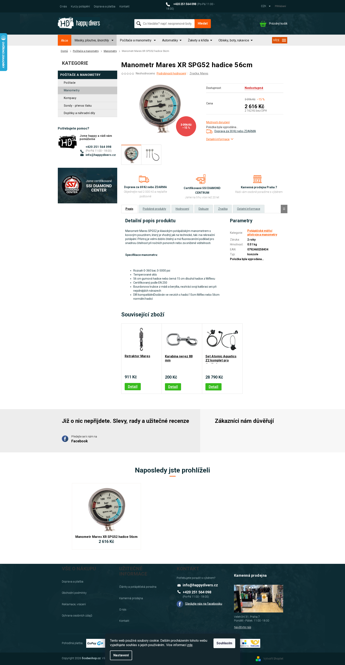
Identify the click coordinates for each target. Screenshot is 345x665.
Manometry (72, 90)
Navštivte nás (242, 627)
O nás (63, 6)
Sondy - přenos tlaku (78, 105)
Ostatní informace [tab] (248, 208)
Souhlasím (224, 643)
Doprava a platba (104, 6)
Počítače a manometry (80, 75)
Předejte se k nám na (84, 439)
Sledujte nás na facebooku (203, 603)
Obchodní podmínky (74, 592)
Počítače (70, 82)
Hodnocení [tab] (182, 208)
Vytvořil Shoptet (273, 658)
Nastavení (121, 655)
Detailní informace (218, 139)
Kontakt (124, 6)
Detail (133, 386)
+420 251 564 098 (98, 147)
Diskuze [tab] (204, 208)
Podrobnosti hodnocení (171, 73)
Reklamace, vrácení (74, 604)
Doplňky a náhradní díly (79, 113)
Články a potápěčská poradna (137, 586)
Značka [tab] (223, 208)
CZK (264, 6)
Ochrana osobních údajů (77, 615)
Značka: (199, 73)
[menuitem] (64, 40)
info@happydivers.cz (101, 155)
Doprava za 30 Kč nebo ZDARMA (235, 131)
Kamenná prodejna (131, 598)
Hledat (203, 23)
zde (190, 645)
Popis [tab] (129, 208)
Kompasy (70, 98)
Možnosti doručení (218, 122)
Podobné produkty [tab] (154, 208)
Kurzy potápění (80, 6)
